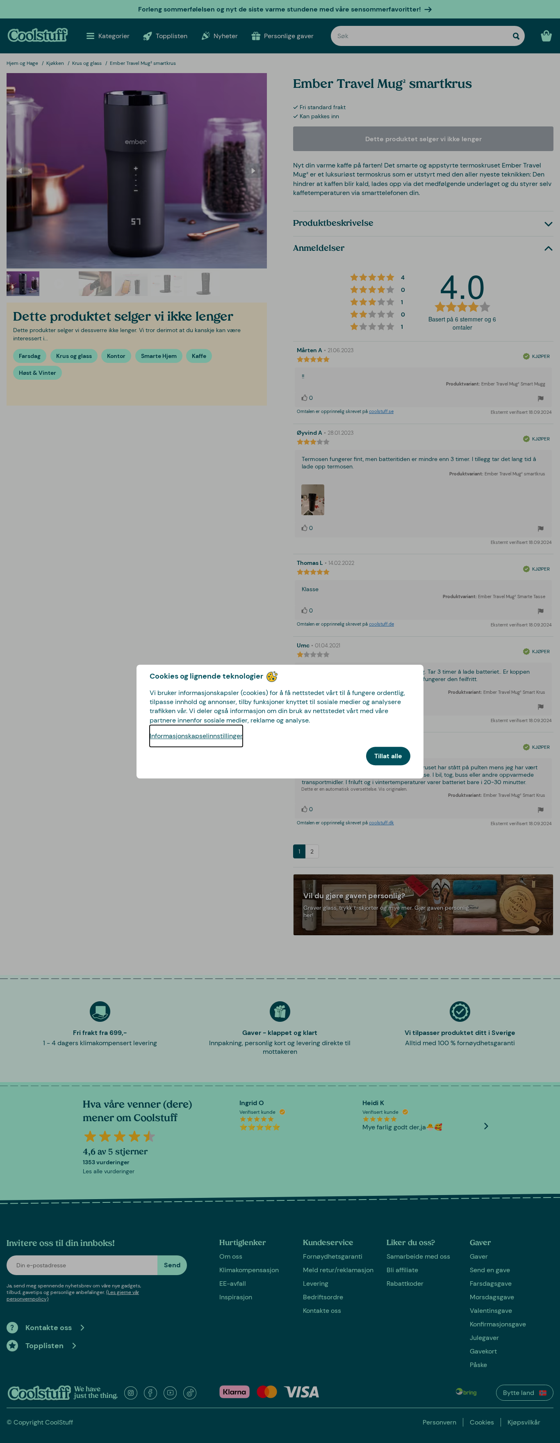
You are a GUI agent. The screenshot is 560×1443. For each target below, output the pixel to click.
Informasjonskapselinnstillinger (196, 736)
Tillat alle (388, 756)
